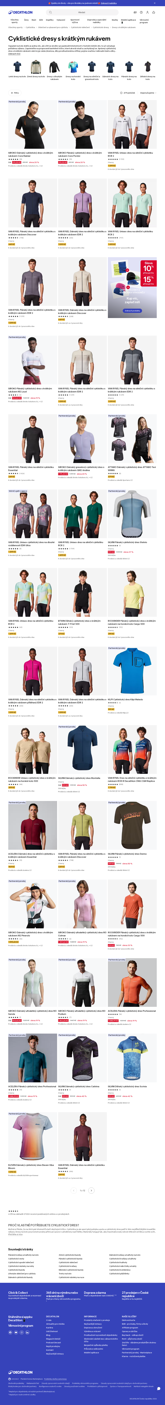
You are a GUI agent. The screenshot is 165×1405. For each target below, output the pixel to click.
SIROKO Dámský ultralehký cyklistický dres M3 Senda (32, 1012)
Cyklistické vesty (16, 1259)
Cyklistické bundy (16, 1270)
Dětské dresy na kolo (147, 77)
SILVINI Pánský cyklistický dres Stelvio (127, 542)
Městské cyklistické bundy (71, 1270)
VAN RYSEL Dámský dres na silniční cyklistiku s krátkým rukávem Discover (82, 311)
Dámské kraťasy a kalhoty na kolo (124, 1255)
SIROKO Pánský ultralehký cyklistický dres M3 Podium (82, 1012)
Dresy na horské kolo (73, 77)
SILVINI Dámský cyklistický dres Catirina (78, 1086)
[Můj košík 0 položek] (154, 12)
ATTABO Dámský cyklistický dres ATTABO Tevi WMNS (132, 469)
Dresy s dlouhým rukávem (54, 77)
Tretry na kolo (65, 1273)
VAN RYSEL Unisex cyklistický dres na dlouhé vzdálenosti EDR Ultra (31, 544)
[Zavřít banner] (155, 3)
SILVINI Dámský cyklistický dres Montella (79, 778)
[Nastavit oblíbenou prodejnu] (135, 12)
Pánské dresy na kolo (129, 77)
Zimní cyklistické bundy (70, 1255)
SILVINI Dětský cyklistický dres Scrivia (127, 1086)
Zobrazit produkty (132, 311)
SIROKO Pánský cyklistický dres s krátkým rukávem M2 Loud (30, 390)
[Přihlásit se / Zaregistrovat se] (147, 12)
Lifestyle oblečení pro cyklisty (22, 1273)
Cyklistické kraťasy (68, 1266)
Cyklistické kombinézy (119, 1270)
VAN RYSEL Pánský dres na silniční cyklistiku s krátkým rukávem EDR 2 (32, 311)
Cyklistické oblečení (68, 1262)
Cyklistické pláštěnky (119, 1273)
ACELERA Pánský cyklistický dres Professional (132, 1011)
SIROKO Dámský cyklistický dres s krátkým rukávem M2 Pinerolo (30, 934)
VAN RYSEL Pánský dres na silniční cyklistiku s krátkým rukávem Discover (32, 233)
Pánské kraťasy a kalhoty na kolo (23, 1255)
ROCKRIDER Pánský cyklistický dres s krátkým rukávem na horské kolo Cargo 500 (132, 622)
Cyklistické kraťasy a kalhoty (122, 1259)
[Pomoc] (141, 12)
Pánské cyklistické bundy (70, 1259)
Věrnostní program (144, 21)
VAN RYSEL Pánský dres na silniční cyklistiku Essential (31, 469)
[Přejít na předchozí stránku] (74, 1190)
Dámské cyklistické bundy (20, 1277)
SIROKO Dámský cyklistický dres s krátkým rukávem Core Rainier (30, 154)
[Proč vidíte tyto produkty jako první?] (121, 93)
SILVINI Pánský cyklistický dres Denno (127, 854)
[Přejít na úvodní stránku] (20, 12)
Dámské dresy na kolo (110, 77)
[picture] (32, 124)
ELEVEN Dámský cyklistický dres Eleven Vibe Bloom (31, 1166)
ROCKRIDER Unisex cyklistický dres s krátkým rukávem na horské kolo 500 (32, 779)
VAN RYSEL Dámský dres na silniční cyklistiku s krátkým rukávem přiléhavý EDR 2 (32, 701)
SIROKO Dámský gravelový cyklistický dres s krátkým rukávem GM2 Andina (81, 469)
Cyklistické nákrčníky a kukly (122, 1266)
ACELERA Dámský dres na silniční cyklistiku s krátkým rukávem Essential (31, 855)
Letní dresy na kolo (17, 76)
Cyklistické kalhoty (118, 1262)
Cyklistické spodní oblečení (21, 1262)
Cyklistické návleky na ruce (71, 1277)
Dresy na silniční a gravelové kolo (92, 77)
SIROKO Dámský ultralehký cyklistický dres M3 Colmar (82, 934)
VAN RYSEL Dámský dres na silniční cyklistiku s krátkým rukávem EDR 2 (82, 233)
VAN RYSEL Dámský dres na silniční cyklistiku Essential (81, 1166)
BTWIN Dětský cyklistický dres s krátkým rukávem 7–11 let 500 (79, 622)
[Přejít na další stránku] (91, 1190)
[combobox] (148, 93)
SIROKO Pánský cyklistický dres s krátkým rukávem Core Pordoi (80, 154)
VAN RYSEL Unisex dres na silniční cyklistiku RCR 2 (130, 154)
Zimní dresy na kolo (36, 76)
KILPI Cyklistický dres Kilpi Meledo (125, 699)
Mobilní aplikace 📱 (128, 21)
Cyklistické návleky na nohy (21, 1266)
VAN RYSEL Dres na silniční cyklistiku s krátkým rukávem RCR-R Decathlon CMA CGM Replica (132, 779)
